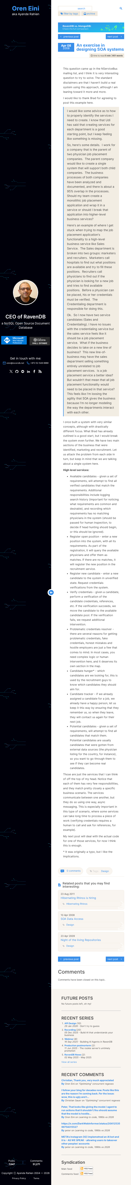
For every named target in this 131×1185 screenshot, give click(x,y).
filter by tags (70, 13)
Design (105, 871)
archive (90, 13)
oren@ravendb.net (15, 363)
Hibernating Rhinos (76, 903)
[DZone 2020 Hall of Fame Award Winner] (40, 341)
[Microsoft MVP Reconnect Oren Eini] (14, 340)
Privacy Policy (19, 1178)
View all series (69, 1062)
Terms (36, 1178)
